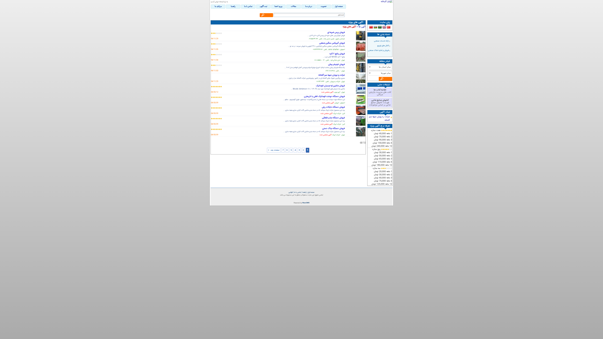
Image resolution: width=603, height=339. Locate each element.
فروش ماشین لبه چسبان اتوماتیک (330, 86)
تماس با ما (297, 192)
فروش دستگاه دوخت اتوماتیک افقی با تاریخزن (324, 96)
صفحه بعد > (274, 150)
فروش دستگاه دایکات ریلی (333, 107)
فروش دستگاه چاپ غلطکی (333, 118)
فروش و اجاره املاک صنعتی (378, 50)
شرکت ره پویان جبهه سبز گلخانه (331, 75)
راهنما (304, 192)
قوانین (290, 192)
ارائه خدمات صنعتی (381, 41)
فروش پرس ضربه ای (336, 32)
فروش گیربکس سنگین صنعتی (332, 43)
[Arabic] (380, 27)
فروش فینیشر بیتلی (336, 64)
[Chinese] (371, 27)
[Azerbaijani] (375, 27)
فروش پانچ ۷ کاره (337, 54)
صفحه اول (311, 192)
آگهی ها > (361, 27)
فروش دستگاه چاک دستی (333, 128)
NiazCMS (306, 203)
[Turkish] (389, 27)
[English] (384, 27)
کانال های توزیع (383, 45)
